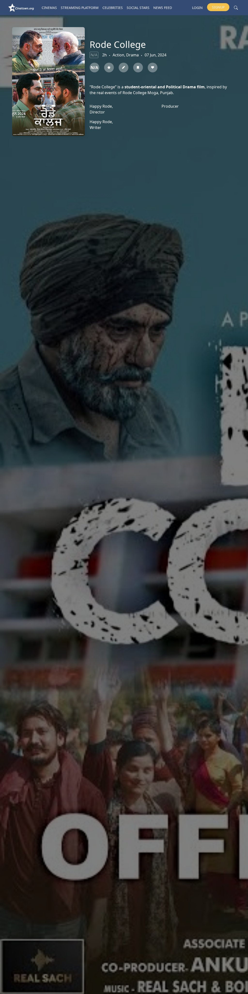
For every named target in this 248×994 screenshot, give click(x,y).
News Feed (162, 7)
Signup (218, 7)
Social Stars (138, 7)
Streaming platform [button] (80, 7)
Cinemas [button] (49, 7)
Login (197, 7)
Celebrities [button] (112, 7)
